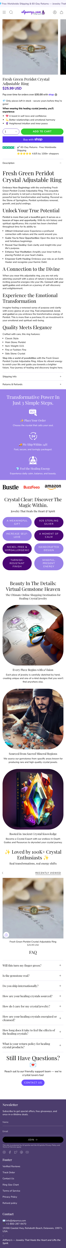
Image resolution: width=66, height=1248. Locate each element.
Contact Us (8, 1178)
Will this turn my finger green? (22, 965)
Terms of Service (9, 1147)
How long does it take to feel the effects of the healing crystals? (29, 1031)
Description (8, 163)
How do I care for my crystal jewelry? (26, 1006)
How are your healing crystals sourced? (27, 996)
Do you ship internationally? (20, 986)
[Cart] (61, 12)
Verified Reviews (11, 1166)
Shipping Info (9, 376)
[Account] (55, 12)
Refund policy (10, 1203)
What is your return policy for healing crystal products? (26, 1045)
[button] (11, 12)
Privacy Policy (51, 1145)
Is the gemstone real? (16, 975)
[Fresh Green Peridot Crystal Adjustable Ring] (33, 908)
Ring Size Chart (11, 1184)
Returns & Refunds (12, 384)
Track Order (9, 1172)
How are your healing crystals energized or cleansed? (30, 1018)
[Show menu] (4, 12)
